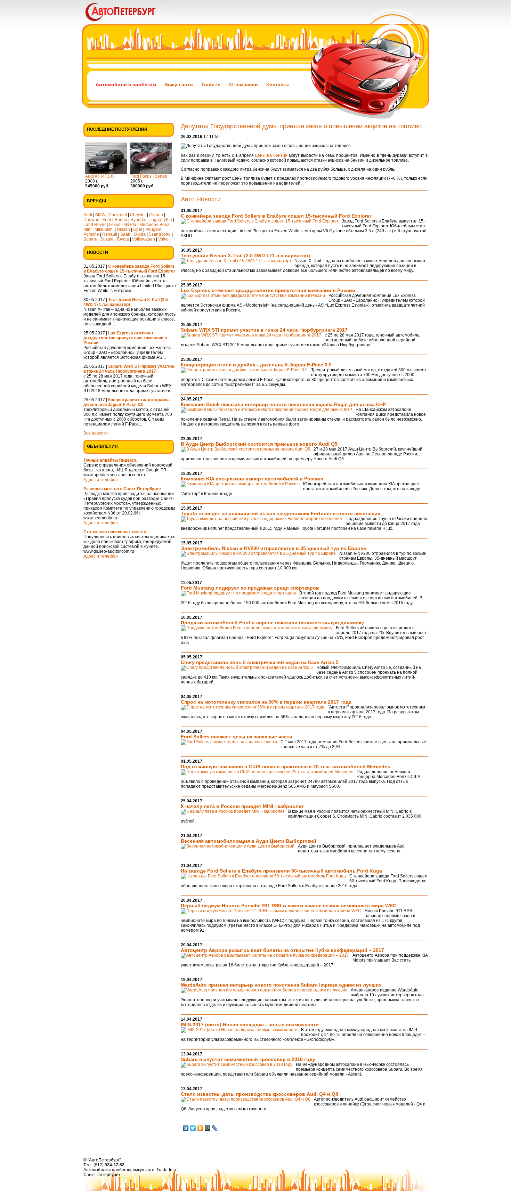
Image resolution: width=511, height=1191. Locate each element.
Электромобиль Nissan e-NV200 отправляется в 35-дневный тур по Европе (273, 548)
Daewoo (91, 219)
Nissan (123, 229)
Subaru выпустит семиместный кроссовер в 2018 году (248, 1059)
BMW (100, 214)
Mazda (129, 224)
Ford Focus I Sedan (148, 176)
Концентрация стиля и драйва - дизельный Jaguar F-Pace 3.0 (256, 364)
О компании (243, 84)
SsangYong (160, 234)
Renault (109, 234)
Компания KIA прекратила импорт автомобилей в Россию (252, 478)
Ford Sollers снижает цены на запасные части (236, 736)
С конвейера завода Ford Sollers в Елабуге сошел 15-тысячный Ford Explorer (276, 216)
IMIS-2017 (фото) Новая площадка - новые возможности (250, 1024)
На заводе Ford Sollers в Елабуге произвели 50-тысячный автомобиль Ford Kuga (281, 871)
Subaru (90, 239)
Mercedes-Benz (154, 224)
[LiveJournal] (215, 1128)
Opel (137, 229)
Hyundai (138, 219)
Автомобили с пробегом (126, 84)
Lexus (114, 224)
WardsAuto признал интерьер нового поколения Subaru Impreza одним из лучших (281, 985)
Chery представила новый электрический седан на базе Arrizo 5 (260, 662)
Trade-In (211, 84)
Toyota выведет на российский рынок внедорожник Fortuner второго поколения (280, 513)
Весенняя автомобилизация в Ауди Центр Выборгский (248, 841)
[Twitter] (193, 1128)
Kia (169, 219)
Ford (107, 219)
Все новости (95, 433)
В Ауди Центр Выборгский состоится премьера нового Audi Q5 (259, 444)
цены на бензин (271, 155)
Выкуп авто (178, 84)
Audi (87, 214)
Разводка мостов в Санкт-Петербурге (122, 488)
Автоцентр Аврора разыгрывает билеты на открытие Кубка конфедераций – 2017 (282, 950)
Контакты (278, 84)
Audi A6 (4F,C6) (100, 176)
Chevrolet (117, 214)
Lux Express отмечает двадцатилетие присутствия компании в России (268, 290)
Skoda (139, 234)
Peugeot (153, 229)
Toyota (122, 239)
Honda (120, 219)
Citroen (156, 214)
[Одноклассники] (200, 1128)
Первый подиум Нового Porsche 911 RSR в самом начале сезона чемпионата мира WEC (288, 905)
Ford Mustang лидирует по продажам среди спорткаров (250, 588)
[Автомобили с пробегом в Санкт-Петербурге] (130, 23)
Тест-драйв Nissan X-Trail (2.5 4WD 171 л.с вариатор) (245, 255)
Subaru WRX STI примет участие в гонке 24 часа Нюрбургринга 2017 (264, 330)
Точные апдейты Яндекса (110, 460)
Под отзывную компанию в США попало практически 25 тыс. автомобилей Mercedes (285, 766)
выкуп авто (143, 1169)
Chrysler (138, 214)
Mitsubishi (104, 229)
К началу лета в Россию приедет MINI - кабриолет (242, 806)
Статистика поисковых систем (115, 531)
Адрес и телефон (100, 479)
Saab (125, 234)
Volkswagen (143, 239)
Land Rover (94, 224)
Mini (87, 229)
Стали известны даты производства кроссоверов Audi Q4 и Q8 (259, 1094)
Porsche (91, 234)
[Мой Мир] (207, 1128)
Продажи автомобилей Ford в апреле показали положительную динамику (272, 622)
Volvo (163, 239)
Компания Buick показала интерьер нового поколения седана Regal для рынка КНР (283, 404)
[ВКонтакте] (185, 1128)
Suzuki (106, 239)
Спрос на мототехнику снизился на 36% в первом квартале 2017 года (266, 702)
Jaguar (156, 219)
